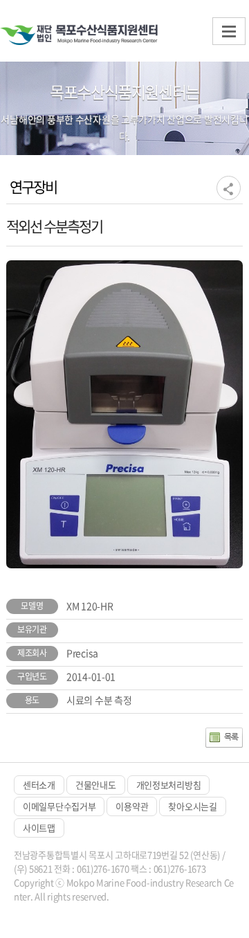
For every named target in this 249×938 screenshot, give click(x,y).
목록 (231, 736)
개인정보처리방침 (168, 784)
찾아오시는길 (192, 806)
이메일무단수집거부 (59, 806)
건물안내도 (95, 784)
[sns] (228, 188)
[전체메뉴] (229, 31)
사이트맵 (39, 827)
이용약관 (132, 806)
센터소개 (39, 784)
